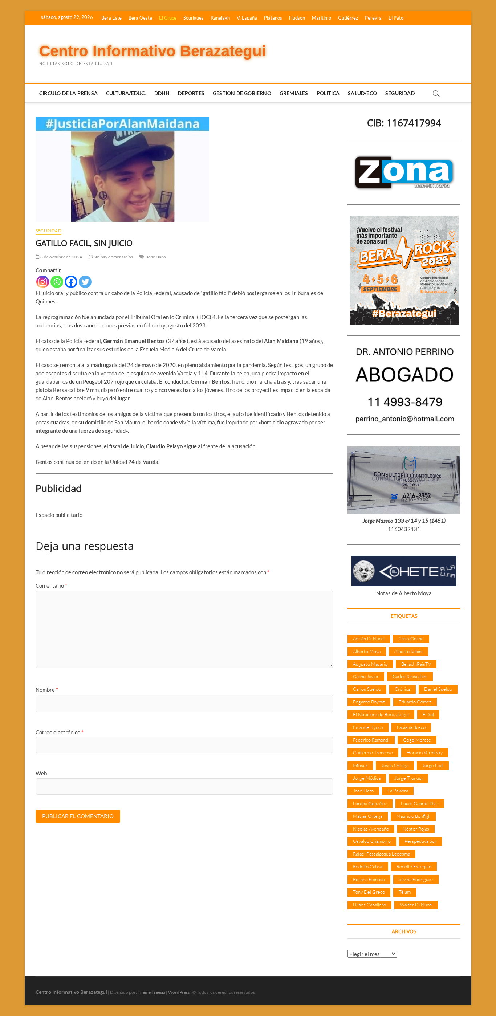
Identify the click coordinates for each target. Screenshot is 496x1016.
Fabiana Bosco (411, 727)
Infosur (360, 765)
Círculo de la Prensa (68, 93)
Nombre (47, 689)
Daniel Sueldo (438, 689)
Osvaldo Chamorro (372, 841)
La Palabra (397, 790)
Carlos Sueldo (367, 689)
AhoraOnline (411, 638)
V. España (247, 18)
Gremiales (294, 93)
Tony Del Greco (369, 892)
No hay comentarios (113, 257)
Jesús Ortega (394, 765)
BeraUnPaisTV (416, 664)
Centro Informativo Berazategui (152, 51)
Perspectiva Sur (420, 841)
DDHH (162, 93)
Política (328, 93)
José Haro (156, 257)
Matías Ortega (367, 816)
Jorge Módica (367, 778)
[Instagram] (42, 282)
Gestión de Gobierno (242, 93)
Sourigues (193, 18)
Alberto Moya (367, 651)
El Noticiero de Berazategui (381, 714)
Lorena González (370, 803)
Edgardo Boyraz (369, 702)
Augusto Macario (370, 664)
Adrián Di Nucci (369, 638)
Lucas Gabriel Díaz (420, 803)
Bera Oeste (140, 18)
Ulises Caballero (369, 904)
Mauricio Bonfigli (413, 816)
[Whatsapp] (56, 282)
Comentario (51, 585)
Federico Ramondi (371, 740)
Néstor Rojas (416, 829)
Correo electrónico (60, 732)
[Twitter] (85, 282)
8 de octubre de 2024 (61, 257)
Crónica (402, 689)
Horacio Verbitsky (425, 752)
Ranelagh (220, 18)
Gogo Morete (417, 740)
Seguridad (400, 93)
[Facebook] (71, 282)
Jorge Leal (432, 765)
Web (41, 773)
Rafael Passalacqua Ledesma (381, 854)
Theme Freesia (151, 992)
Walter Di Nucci (416, 904)
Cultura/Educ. (126, 93)
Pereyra (373, 18)
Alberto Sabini (408, 651)
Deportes (191, 93)
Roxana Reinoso (369, 879)
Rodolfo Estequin (414, 866)
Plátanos (273, 18)
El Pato (396, 18)
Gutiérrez (348, 18)
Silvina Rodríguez (416, 879)
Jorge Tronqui (408, 778)
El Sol (428, 714)
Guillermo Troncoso (373, 752)
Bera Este (111, 18)
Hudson (297, 18)
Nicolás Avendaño (371, 829)
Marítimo (321, 18)
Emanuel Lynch (368, 727)
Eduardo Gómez (415, 702)
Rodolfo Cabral (368, 866)
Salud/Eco (362, 93)
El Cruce (167, 18)
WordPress (179, 992)
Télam (405, 892)
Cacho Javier (366, 676)
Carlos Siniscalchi (410, 676)
